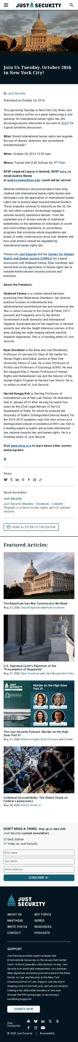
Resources (43, 926)
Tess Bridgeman (31, 607)
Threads (9, 507)
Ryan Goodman (55, 607)
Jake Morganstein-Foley (59, 673)
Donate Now (23, 1009)
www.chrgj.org (21, 445)
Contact (14, 933)
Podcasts (42, 933)
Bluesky (28, 504)
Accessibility (47, 1033)
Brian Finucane (49, 739)
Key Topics (42, 914)
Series (39, 920)
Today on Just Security (22, 843)
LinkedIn (57, 504)
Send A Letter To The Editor (34, 527)
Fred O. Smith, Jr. (31, 805)
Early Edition (15, 839)
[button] (71, 4)
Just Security (16, 93)
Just (13, 498)
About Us (14, 914)
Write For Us (17, 926)
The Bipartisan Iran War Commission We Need (35, 603)
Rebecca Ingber (30, 739)
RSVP (65, 123)
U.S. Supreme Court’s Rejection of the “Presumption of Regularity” (30, 667)
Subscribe (36, 877)
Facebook (42, 504)
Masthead (15, 920)
